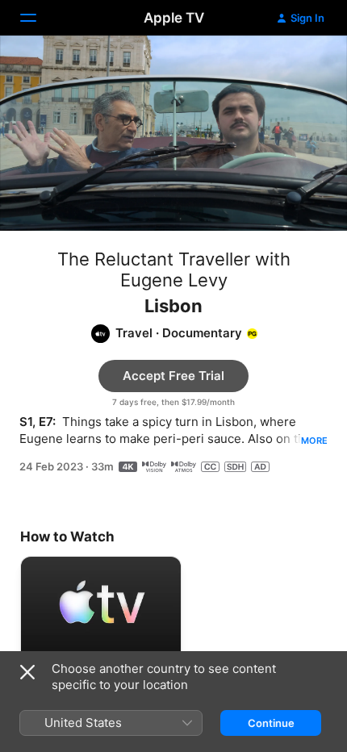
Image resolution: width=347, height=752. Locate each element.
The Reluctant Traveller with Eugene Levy (174, 269)
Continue (271, 722)
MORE (314, 440)
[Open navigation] (38, 18)
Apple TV (174, 18)
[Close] (27, 672)
